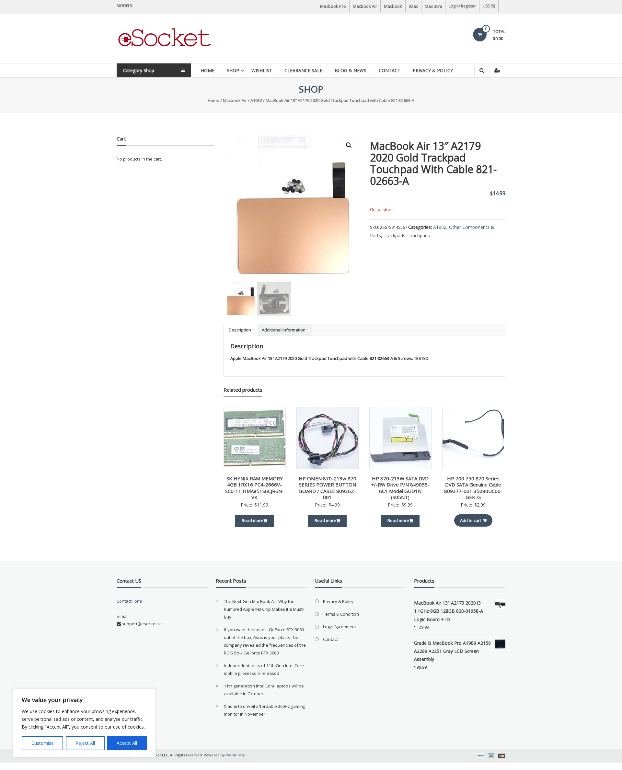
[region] (84, 723)
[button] (349, 145)
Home (207, 70)
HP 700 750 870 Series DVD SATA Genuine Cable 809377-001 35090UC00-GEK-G (473, 488)
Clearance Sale (303, 70)
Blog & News (350, 70)
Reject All (85, 743)
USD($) (489, 6)
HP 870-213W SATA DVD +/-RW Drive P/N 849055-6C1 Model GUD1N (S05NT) (400, 488)
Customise (42, 743)
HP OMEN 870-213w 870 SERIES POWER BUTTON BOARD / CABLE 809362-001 (327, 488)
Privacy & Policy (433, 70)
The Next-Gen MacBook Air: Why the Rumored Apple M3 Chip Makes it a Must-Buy (264, 609)
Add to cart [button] (470, 520)
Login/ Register (462, 6)
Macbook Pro (333, 6)
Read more (252, 520)
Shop (233, 70)
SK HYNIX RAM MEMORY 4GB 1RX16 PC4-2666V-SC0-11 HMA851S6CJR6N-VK (254, 488)
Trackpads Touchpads (407, 235)
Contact (389, 70)
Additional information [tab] (283, 330)
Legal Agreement (339, 627)
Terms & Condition (341, 614)
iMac (413, 6)
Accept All (127, 743)
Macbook (393, 6)
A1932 (256, 100)
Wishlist (261, 70)
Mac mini (433, 6)
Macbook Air (365, 6)
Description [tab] (240, 330)
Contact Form (129, 601)
